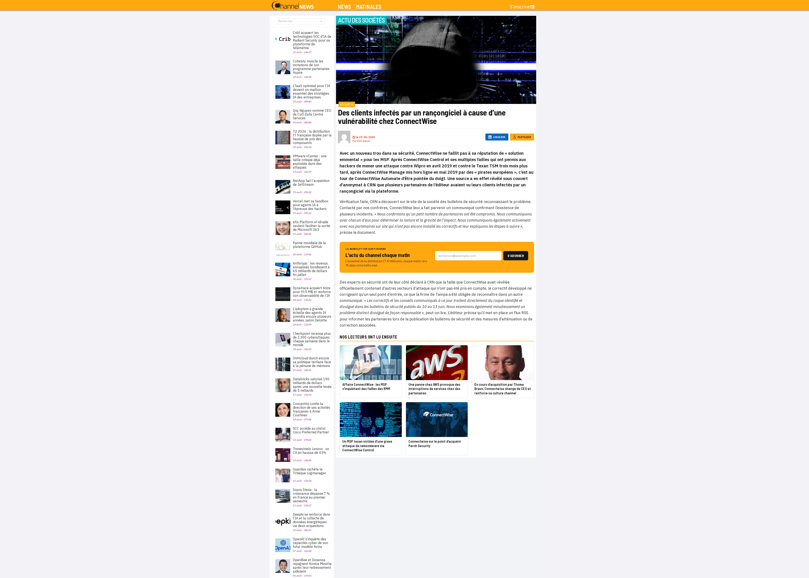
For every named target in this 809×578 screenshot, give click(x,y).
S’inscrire (520, 7)
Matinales (368, 7)
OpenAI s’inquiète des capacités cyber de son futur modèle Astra (310, 543)
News (344, 7)
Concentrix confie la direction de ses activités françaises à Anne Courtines (311, 409)
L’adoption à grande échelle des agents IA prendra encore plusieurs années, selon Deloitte (312, 314)
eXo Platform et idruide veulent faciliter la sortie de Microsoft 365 (311, 226)
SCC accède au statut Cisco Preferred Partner (311, 430)
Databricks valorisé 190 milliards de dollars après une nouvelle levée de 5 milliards (312, 385)
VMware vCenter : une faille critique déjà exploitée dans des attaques (310, 161)
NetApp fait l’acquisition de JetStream (311, 183)
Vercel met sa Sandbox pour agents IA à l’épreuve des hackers (310, 205)
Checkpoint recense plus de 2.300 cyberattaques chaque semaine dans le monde (312, 339)
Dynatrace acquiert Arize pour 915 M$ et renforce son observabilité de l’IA (312, 292)
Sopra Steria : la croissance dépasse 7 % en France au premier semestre (311, 495)
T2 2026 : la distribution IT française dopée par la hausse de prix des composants (312, 137)
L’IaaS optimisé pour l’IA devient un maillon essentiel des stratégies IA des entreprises (311, 91)
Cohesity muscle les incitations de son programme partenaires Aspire (311, 67)
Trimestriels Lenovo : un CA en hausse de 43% (311, 451)
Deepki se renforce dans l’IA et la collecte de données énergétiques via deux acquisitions (311, 520)
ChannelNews (293, 5)
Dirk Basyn (363, 141)
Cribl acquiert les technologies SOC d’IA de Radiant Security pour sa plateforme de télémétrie (312, 40)
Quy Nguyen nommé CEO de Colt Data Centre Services (312, 114)
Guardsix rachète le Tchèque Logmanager (309, 471)
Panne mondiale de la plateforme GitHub (309, 245)
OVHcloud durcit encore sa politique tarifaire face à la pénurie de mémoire (312, 362)
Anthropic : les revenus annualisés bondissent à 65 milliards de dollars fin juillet (311, 269)
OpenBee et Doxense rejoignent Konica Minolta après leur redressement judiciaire (312, 565)
